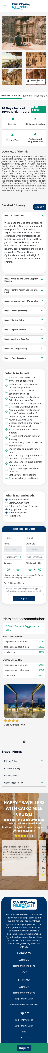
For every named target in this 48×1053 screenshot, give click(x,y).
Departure (30, 544)
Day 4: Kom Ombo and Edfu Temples (21, 301)
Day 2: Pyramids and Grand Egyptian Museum (21, 279)
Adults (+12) (9, 563)
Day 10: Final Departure (15, 358)
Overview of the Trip (11, 95)
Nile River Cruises (24, 1019)
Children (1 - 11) (33, 563)
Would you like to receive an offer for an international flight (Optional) (23, 576)
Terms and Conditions (24, 992)
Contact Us (24, 1037)
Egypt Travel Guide (24, 1025)
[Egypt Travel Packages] (21, 5)
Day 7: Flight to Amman (15, 329)
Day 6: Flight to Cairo (14, 320)
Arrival (7, 544)
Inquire (24, 598)
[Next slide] (24, 742)
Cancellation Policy (13, 783)
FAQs (24, 971)
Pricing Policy (10, 761)
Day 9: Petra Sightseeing (15, 348)
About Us (24, 986)
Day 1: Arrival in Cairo (14, 215)
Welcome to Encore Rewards (24, 1004)
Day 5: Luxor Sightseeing (15, 310)
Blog (24, 1031)
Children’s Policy (12, 768)
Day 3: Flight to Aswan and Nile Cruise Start (21, 291)
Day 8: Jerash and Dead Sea (16, 339)
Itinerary (27, 95)
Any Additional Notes (14, 583)
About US (24, 959)
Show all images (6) (37, 81)
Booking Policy (11, 775)
